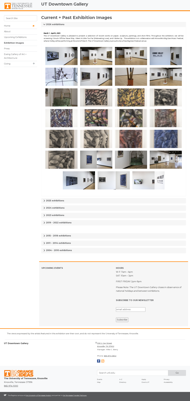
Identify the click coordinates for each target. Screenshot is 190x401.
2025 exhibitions (54, 200)
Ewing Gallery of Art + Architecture (15, 56)
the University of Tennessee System (38, 395)
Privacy (166, 379)
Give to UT (145, 382)
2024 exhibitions (54, 208)
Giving (7, 63)
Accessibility (168, 382)
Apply (144, 379)
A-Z (120, 379)
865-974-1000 (11, 386)
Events (99, 379)
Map (98, 382)
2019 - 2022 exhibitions (58, 222)
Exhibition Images (14, 43)
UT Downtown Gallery (64, 4)
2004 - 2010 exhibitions (58, 250)
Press (7, 48)
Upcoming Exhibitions (15, 37)
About (7, 31)
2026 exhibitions (54, 24)
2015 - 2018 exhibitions (58, 235)
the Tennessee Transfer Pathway (75, 395)
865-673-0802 (110, 356)
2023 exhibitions (54, 215)
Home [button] (7, 25)
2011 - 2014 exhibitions (58, 243)
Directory (122, 382)
